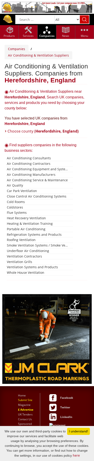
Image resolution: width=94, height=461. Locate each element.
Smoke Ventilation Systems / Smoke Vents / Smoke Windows (38, 245)
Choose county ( (43, 131)
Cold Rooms (16, 202)
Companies (16, 49)
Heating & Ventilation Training (30, 223)
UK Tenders (25, 414)
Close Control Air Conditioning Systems (36, 196)
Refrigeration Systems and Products (34, 234)
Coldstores (15, 207)
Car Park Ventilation (22, 191)
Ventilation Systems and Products (32, 267)
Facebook (66, 398)
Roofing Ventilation (21, 240)
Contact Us (25, 419)
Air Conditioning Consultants (29, 158)
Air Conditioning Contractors (28, 163)
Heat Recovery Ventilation (26, 218)
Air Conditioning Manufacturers (31, 174)
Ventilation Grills (19, 262)
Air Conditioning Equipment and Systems (38, 169)
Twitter (65, 407)
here (76, 455)
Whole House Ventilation (25, 272)
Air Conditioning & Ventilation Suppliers (38, 55)
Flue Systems (17, 212)
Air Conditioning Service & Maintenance (37, 180)
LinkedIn (66, 417)
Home (22, 395)
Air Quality (15, 185)
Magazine (24, 405)
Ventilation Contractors (24, 256)
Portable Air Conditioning (26, 229)
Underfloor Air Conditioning (28, 251)
